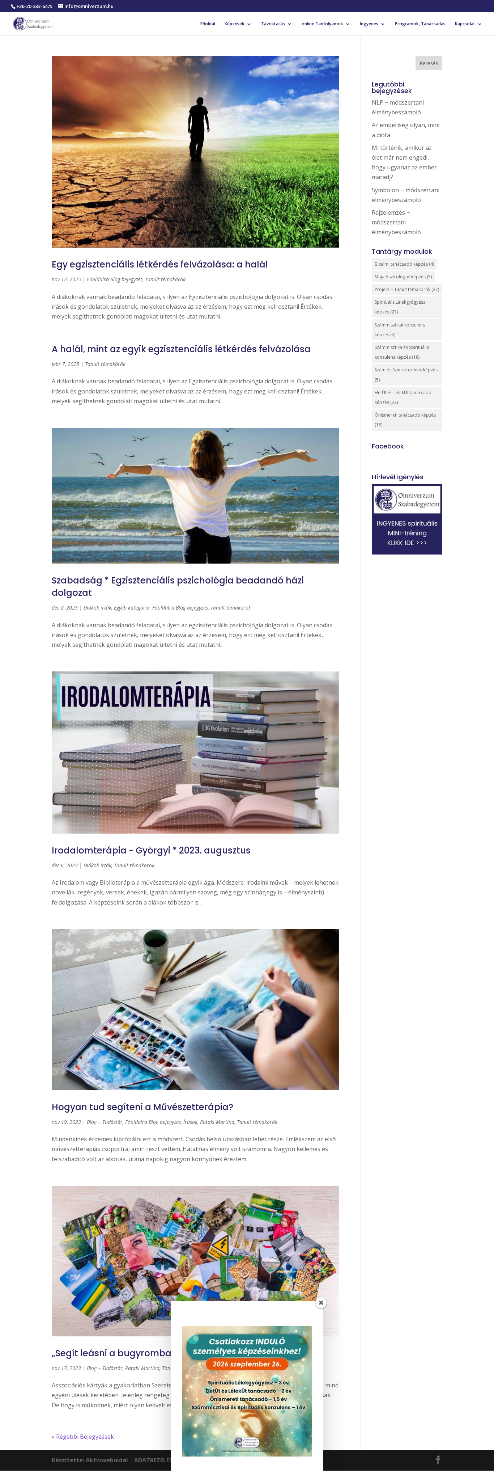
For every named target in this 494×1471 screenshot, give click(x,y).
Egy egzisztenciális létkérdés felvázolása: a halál (160, 264)
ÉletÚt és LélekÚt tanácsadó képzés (403, 397)
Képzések (234, 24)
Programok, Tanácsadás (420, 24)
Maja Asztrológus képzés (403, 277)
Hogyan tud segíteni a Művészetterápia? (142, 1107)
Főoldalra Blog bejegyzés (114, 279)
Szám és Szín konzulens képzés (406, 375)
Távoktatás (273, 24)
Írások (190, 1121)
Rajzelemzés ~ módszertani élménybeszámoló (396, 222)
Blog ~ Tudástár (105, 1121)
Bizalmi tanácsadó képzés (404, 264)
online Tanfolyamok (322, 24)
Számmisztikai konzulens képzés (400, 330)
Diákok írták (97, 607)
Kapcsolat (465, 24)
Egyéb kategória (132, 607)
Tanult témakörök (165, 279)
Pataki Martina (217, 1121)
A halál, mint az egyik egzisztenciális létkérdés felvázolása (181, 349)
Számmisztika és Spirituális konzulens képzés (402, 352)
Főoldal (207, 24)
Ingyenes (369, 24)
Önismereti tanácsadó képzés (405, 420)
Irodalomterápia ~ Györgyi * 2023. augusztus (151, 850)
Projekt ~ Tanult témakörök (407, 289)
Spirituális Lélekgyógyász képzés (400, 307)
